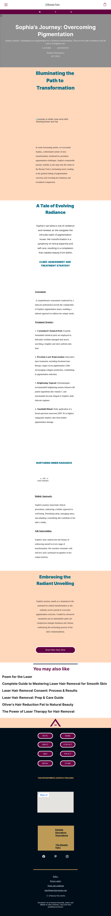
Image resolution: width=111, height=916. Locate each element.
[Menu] (6, 5)
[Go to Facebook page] (41, 12)
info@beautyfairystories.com (56, 890)
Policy (55, 877)
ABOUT (45, 745)
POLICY (67, 754)
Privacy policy (55, 881)
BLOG (45, 736)
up (55, 725)
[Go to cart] (105, 5)
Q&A (45, 754)
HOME (68, 736)
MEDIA (45, 763)
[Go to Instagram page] (71, 12)
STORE (68, 763)
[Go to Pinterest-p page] (57, 12)
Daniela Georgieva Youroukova (61, 832)
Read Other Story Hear (55, 650)
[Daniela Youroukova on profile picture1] (45, 840)
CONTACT (67, 745)
